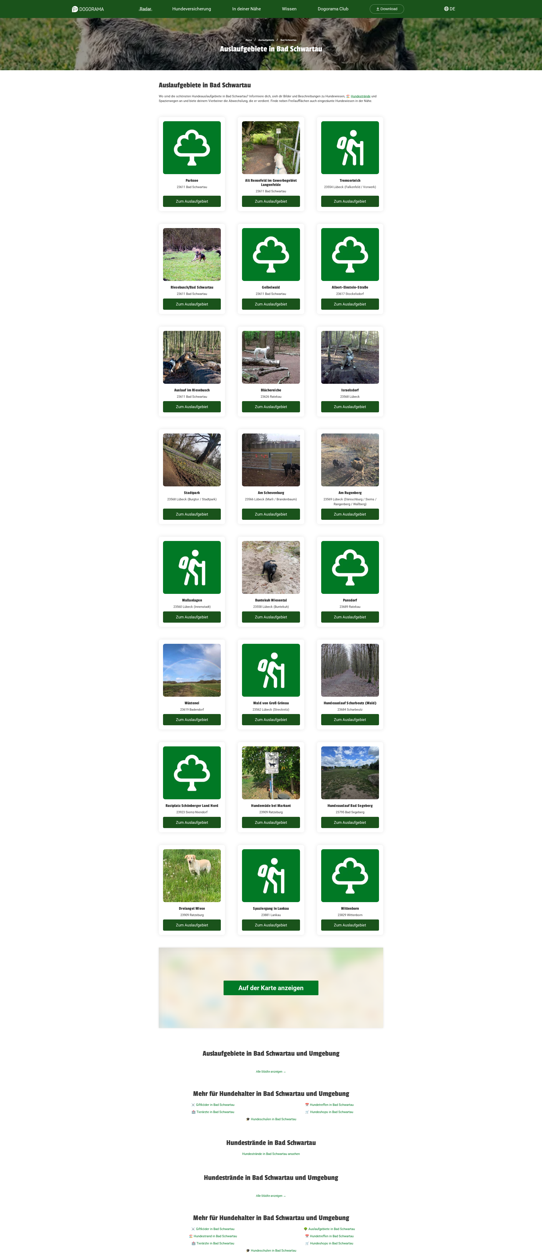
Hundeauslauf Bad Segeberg (350, 805)
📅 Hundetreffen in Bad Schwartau (329, 1105)
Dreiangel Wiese (192, 908)
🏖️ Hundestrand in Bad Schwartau (213, 1236)
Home (249, 40)
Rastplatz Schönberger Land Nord (192, 805)
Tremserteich (350, 180)
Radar (145, 8)
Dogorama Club (333, 8)
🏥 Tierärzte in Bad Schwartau (213, 1112)
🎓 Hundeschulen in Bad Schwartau (271, 1119)
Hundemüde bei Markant (271, 805)
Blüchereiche (271, 390)
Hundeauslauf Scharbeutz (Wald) (350, 703)
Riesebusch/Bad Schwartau (192, 287)
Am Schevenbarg (271, 492)
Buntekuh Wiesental (271, 600)
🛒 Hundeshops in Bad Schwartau (329, 1112)
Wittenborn (350, 908)
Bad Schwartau (288, 40)
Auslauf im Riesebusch (192, 390)
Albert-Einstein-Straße (350, 287)
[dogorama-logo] (88, 9)
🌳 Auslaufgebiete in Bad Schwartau (329, 1229)
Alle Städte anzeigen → (271, 1071)
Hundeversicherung (191, 8)
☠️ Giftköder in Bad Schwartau (212, 1105)
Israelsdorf (350, 390)
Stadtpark (192, 492)
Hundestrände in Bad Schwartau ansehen (271, 1154)
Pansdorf (350, 600)
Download (388, 9)
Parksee (192, 180)
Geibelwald (271, 287)
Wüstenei (192, 703)
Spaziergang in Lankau (271, 908)
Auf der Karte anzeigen (271, 988)
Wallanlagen (192, 600)
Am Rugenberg (350, 492)
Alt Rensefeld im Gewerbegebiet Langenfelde (271, 182)
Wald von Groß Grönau (271, 703)
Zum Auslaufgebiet (192, 201)
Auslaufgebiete (266, 40)
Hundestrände (361, 96)
